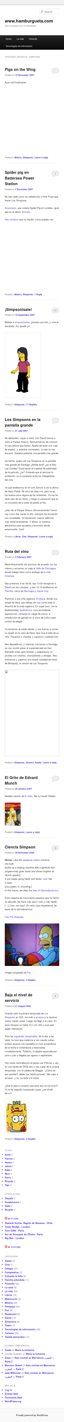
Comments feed (13, 1397)
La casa (9, 1287)
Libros (17, 536)
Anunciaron (10, 208)
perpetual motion (31, 860)
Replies (31, 404)
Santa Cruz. (43, 591)
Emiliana (40, 598)
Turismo (30, 762)
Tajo (7, 1185)
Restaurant (11, 1314)
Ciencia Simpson (20, 847)
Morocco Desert (13, 1365)
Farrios (9, 1158)
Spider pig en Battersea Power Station (19, 177)
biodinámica (26, 610)
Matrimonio (11, 1299)
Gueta (8, 1350)
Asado (38, 762)
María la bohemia (24, 1350)
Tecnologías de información (19, 45)
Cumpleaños (12, 1272)
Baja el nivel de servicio (18, 997)
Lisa (45, 878)
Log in (8, 1390)
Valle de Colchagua (46, 568)
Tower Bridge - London (17, 1226)
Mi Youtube (14, 1247)
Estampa (9, 576)
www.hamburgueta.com (29, 21)
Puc (7, 1310)
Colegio (9, 1268)
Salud (8, 1317)
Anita (7, 1154)
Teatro (8, 1325)
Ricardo (9, 1181)
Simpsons (28, 157)
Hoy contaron (11, 219)
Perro (8, 1177)
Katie (7, 1170)
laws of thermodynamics (45, 890)
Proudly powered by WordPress (32, 1415)
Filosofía (33, 38)
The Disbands (14, 917)
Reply (38, 294)
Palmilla (9, 591)
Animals (26, 212)
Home (9, 38)
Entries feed (11, 1393)
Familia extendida (14, 1279)
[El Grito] (13, 824)
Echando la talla (14, 1276)
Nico (7, 1173)
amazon (40, 1017)
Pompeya (10, 1306)
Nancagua (29, 591)
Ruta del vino (17, 551)
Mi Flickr (13, 1218)
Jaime (8, 1166)
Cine (24, 536)
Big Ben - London (14, 1238)
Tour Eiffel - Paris (14, 1230)
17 (55, 310)
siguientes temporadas (25, 1036)
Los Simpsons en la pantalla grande (23, 422)
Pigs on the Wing (20, 69)
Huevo (8, 1162)
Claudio (9, 1198)
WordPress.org (13, 1401)
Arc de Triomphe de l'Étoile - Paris (24, 1234)
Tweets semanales (15, 1337)
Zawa (7, 1357)
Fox (29, 972)
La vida (20, 38)
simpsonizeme (22, 322)
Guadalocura (12, 1202)
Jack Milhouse (13, 1373)
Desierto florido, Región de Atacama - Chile (28, 1223)
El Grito (29, 796)
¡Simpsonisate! (18, 309)
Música (18, 157)
